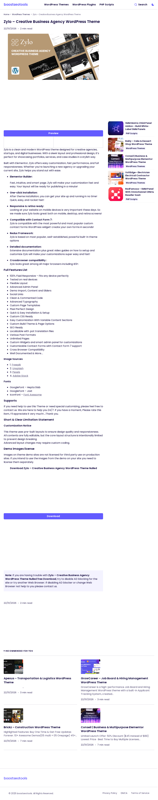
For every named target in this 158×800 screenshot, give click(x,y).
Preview (53, 133)
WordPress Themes (21, 14)
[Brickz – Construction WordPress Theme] (13, 715)
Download (53, 516)
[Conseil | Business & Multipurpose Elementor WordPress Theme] (90, 715)
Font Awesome (32, 394)
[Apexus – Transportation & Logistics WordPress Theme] (13, 666)
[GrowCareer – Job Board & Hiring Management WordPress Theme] (90, 666)
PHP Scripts (131, 133)
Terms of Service (140, 793)
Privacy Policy (110, 793)
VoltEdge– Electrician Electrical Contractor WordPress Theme (137, 175)
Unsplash (17, 368)
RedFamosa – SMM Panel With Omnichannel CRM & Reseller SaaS (139, 191)
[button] (141, 4)
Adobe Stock (20, 376)
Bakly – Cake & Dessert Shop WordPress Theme (138, 143)
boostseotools (16, 4)
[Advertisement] (53, 106)
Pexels (16, 372)
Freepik (16, 364)
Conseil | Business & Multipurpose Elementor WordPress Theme (139, 159)
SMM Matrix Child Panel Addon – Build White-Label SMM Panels (138, 126)
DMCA (124, 793)
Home (6, 14)
